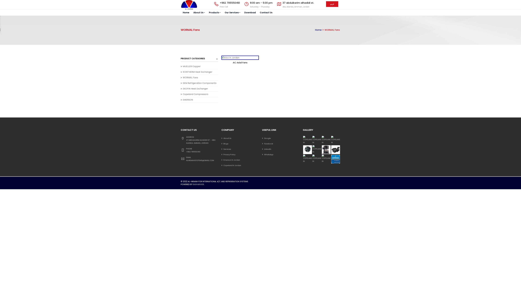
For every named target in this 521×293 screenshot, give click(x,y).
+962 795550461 (230, 2)
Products (214, 12)
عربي (332, 4)
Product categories (193, 58)
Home (186, 12)
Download (250, 12)
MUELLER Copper (192, 66)
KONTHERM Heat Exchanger (197, 72)
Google (267, 138)
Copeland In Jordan (232, 165)
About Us (198, 12)
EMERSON (188, 99)
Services (227, 149)
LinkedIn (267, 149)
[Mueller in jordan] (189, 4)
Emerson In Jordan (231, 160)
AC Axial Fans (240, 62)
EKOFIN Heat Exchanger (195, 88)
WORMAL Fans (190, 77)
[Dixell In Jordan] (240, 57)
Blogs (225, 143)
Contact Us (266, 12)
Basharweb (198, 184)
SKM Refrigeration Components (199, 83)
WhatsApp (268, 154)
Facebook (268, 143)
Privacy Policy (229, 154)
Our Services (232, 12)
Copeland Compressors (195, 94)
